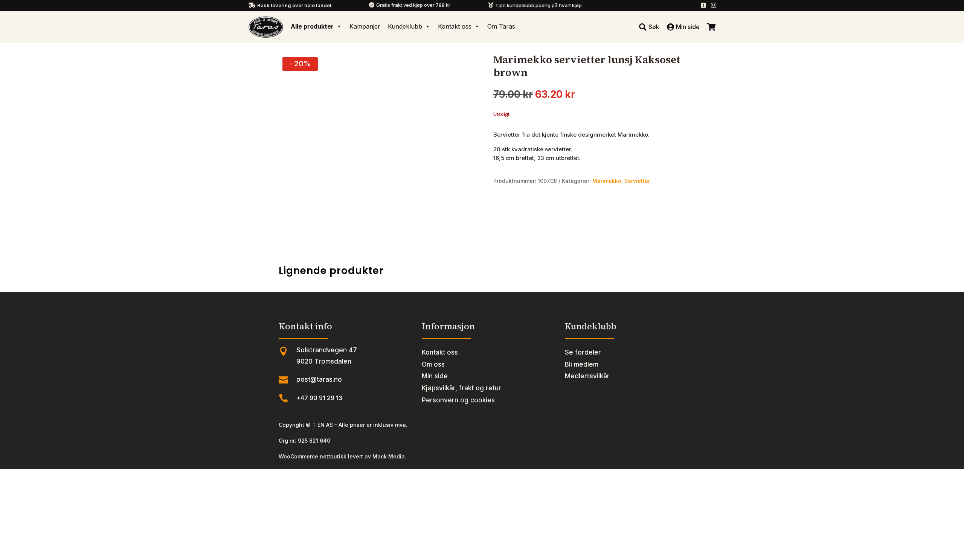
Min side (435, 376)
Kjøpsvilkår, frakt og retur (461, 388)
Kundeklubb (405, 26)
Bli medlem (581, 364)
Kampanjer (364, 26)
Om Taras (501, 26)
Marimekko (606, 181)
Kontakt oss (454, 26)
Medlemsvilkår (587, 376)
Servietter (637, 181)
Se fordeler (583, 352)
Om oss (433, 364)
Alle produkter (312, 26)
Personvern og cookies (458, 400)
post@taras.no (319, 379)
